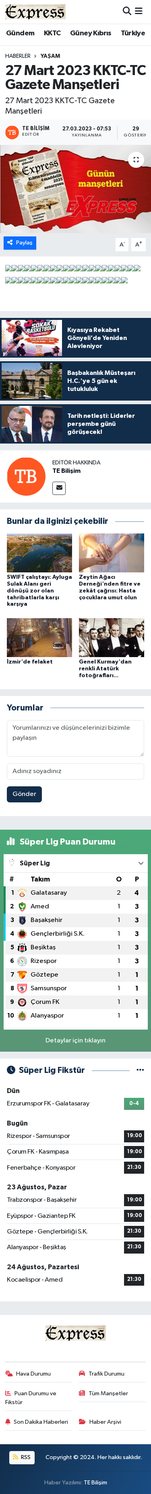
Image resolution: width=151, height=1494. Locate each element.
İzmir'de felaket (30, 662)
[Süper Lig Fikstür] (140, 1070)
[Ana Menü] (139, 11)
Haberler (18, 56)
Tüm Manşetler (108, 1393)
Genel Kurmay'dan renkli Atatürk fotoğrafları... (105, 668)
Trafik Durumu (106, 1374)
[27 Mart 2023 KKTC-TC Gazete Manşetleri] (75, 189)
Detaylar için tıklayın (75, 1040)
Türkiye (133, 33)
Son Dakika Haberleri (41, 1422)
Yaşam (50, 56)
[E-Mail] (59, 488)
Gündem (20, 33)
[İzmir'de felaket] (39, 637)
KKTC (52, 33)
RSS (25, 1457)
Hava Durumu (33, 1374)
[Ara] (127, 11)
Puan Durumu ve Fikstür (31, 1397)
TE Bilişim (66, 471)
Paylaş (24, 243)
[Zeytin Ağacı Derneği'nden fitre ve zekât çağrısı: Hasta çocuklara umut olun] (111, 552)
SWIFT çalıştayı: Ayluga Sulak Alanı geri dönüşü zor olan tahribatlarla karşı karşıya (39, 590)
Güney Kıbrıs (91, 33)
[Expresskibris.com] (35, 11)
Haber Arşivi (105, 1422)
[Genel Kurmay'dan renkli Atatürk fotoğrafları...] (111, 637)
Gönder (24, 794)
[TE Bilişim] (26, 476)
